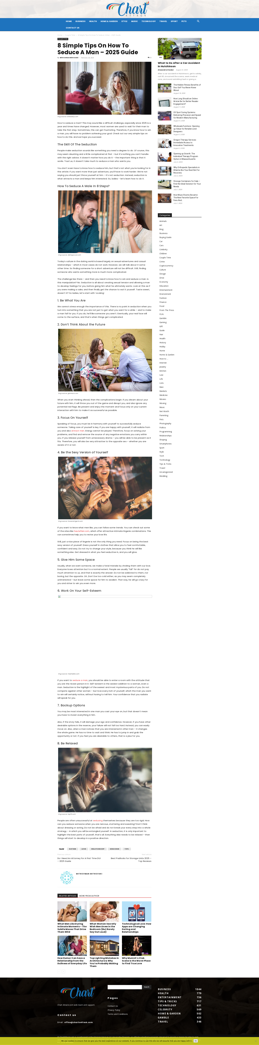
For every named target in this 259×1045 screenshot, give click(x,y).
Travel (163, 21)
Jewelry (162, 367)
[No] (255, 1041)
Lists (161, 383)
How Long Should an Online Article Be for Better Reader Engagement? (185, 101)
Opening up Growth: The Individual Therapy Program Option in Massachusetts (185, 156)
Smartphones (165, 443)
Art (160, 225)
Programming (165, 431)
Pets (183, 21)
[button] (198, 21)
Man (161, 387)
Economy (163, 282)
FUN (161, 314)
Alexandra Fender (166, 70)
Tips (127, 849)
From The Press (166, 310)
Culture (162, 269)
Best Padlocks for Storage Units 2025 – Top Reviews (131, 860)
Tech (161, 456)
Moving (162, 403)
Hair (161, 334)
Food (161, 306)
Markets (163, 391)
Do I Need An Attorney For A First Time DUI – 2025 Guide (78, 860)
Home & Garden (109, 21)
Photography (165, 423)
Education (163, 286)
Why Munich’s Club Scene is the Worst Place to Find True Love (136, 961)
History (162, 342)
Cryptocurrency (166, 265)
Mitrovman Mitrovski (69, 58)
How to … (163, 358)
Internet (163, 362)
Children (163, 253)
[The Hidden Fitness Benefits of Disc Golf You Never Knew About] (164, 88)
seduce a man (80, 680)
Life (161, 379)
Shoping (163, 439)
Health (93, 21)
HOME (69, 21)
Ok (196, 1041)
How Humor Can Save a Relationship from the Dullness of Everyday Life (72, 961)
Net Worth (164, 411)
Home (59, 35)
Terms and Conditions (118, 1014)
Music (134, 21)
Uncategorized (166, 472)
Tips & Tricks (165, 464)
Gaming (162, 322)
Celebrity (163, 249)
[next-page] (63, 971)
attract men (77, 430)
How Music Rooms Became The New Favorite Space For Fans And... (185, 197)
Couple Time (70, 35)
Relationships (165, 435)
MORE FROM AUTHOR (89, 895)
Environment (165, 294)
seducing (98, 820)
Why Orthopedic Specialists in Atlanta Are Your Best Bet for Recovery (186, 170)
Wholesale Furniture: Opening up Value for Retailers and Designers (186, 129)
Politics (162, 427)
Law (161, 375)
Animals (163, 221)
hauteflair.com (81, 531)
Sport (174, 21)
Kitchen (162, 371)
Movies (162, 399)
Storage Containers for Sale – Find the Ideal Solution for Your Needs (187, 184)
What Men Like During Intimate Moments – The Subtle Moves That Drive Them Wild (72, 927)
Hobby (162, 346)
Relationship (97, 849)
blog (161, 229)
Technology (149, 21)
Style (124, 21)
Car (160, 57)
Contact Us (72, 27)
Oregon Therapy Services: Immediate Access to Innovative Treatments (185, 142)
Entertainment (165, 290)
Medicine (163, 395)
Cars (161, 245)
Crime (162, 261)
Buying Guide (165, 237)
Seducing (114, 849)
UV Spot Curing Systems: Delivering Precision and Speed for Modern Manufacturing (187, 115)
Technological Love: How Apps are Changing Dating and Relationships (136, 927)
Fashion (163, 298)
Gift (161, 326)
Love (84, 849)
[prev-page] (59, 971)
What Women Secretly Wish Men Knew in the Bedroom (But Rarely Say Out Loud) (103, 927)
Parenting (163, 415)
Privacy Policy (114, 1010)
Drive (161, 277)
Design (162, 273)
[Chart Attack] (129, 9)
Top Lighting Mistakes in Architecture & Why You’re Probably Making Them (104, 962)
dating (72, 849)
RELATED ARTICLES (67, 895)
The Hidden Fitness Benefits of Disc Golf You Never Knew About (187, 87)
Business (80, 21)
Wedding (163, 476)
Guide (162, 330)
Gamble (162, 318)
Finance (162, 302)
